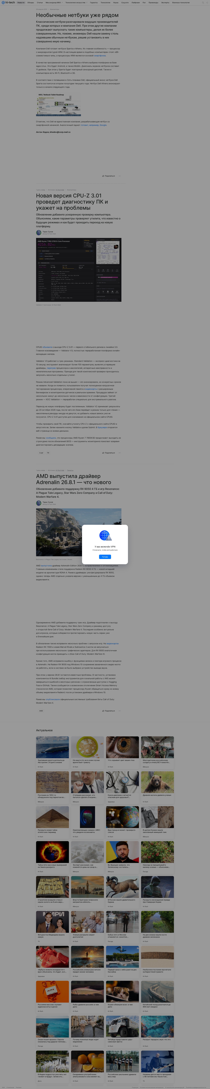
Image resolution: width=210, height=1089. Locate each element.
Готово (105, 557)
